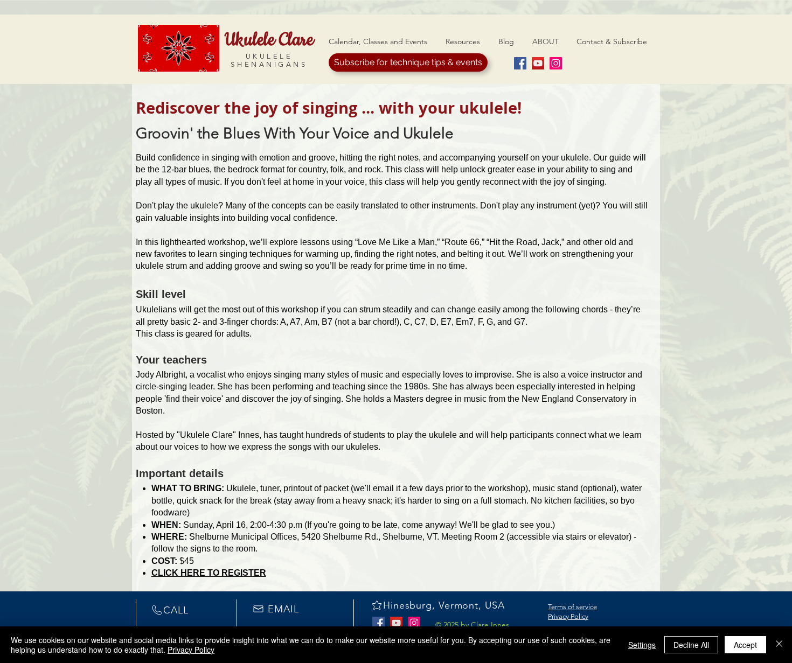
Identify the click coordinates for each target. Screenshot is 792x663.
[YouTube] (538, 63)
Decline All (691, 644)
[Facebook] (520, 63)
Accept (745, 644)
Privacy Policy (568, 616)
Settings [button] (642, 644)
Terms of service (572, 607)
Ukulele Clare (269, 39)
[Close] (779, 644)
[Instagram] (556, 63)
